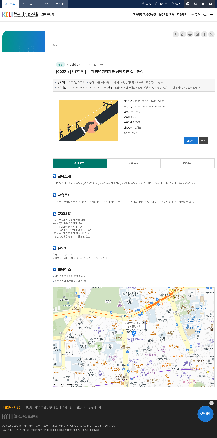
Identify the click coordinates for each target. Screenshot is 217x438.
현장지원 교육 (166, 14)
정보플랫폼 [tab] (27, 3)
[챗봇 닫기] (205, 403)
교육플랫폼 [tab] (10, 3)
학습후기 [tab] (187, 163)
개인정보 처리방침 (11, 407)
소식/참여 (195, 14)
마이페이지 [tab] (59, 3)
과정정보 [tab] (79, 163)
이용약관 (67, 407)
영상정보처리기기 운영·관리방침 (42, 407)
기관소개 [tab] (43, 3)
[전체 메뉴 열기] (212, 14)
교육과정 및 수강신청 (144, 14)
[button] (176, 34)
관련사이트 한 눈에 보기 (89, 407)
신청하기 (191, 140)
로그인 (149, 3)
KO (176, 3)
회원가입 (163, 3)
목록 (203, 140)
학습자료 (182, 14)
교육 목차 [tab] (133, 163)
